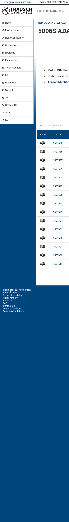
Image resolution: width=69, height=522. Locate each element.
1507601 (57, 220)
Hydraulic (10, 52)
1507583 (57, 143)
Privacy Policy (10, 298)
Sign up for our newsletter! (17, 290)
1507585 (57, 151)
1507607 (57, 246)
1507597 (57, 203)
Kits (7, 75)
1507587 (57, 160)
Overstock (10, 82)
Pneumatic (11, 60)
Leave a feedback (12, 308)
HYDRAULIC (44, 22)
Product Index (12, 30)
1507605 (57, 238)
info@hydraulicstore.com (17, 2)
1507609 (57, 255)
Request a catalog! (13, 295)
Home (8, 22)
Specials (9, 90)
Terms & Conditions (13, 311)
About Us (10, 112)
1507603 (57, 229)
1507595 (57, 195)
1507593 (57, 186)
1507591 (57, 177)
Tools (8, 97)
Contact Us (11, 105)
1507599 (57, 212)
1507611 (57, 264)
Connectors (11, 45)
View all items (10, 292)
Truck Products (13, 67)
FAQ (7, 120)
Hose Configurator (14, 37)
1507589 (57, 169)
